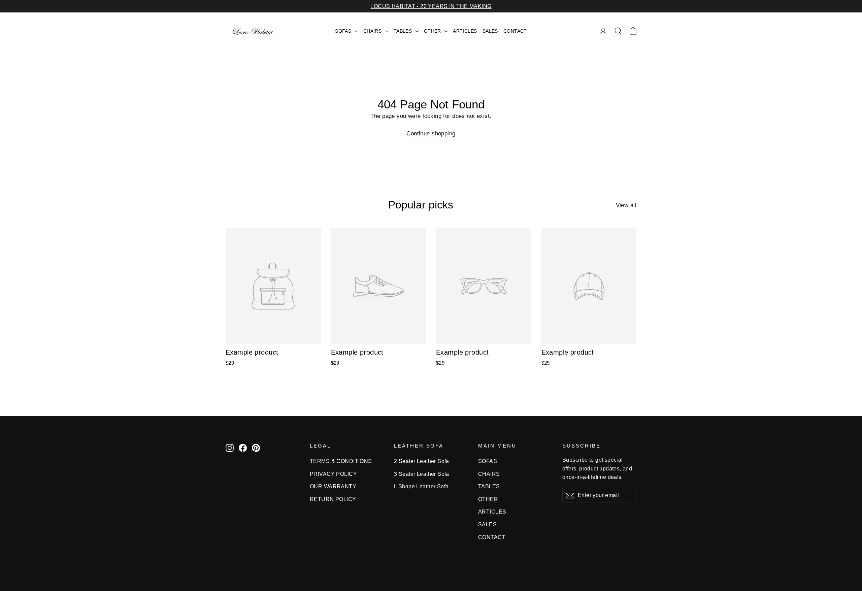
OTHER (433, 31)
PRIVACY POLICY (333, 474)
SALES (490, 31)
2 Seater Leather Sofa (421, 461)
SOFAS (344, 31)
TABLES (403, 31)
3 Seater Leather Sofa (421, 474)
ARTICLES (465, 31)
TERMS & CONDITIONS (341, 461)
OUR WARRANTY (333, 486)
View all (626, 205)
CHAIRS (373, 31)
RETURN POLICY (333, 499)
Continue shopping (430, 133)
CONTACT (515, 31)
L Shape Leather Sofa (421, 486)
